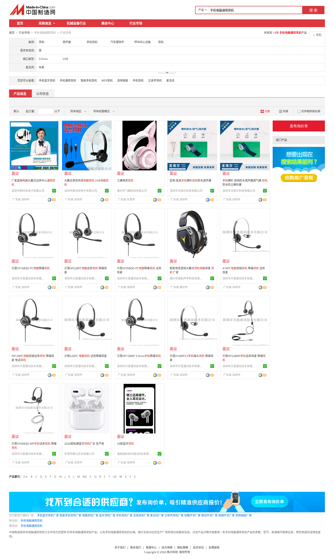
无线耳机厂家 (141, 515)
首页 (20, 23)
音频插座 (122, 80)
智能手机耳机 (89, 80)
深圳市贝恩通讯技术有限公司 (29, 278)
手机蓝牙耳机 (47, 80)
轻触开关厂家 (192, 515)
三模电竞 (125, 180)
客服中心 (151, 547)
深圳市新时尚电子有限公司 (28, 191)
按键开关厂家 (226, 515)
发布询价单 (299, 125)
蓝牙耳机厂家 (107, 515)
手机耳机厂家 (124, 515)
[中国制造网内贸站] (33, 9)
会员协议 (198, 547)
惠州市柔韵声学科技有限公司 (187, 278)
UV (115, 477)
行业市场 (136, 23)
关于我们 (120, 547)
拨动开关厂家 (209, 515)
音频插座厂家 (243, 515)
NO (85, 477)
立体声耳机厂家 (174, 515)
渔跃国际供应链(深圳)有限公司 (134, 454)
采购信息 (45, 23)
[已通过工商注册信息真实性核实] (54, 190)
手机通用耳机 (68, 80)
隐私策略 (182, 547)
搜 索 (313, 10)
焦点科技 (172, 552)
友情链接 (214, 547)
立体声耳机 (155, 80)
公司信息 (42, 93)
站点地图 (167, 547)
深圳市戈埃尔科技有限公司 (186, 191)
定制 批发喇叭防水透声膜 (190, 180)
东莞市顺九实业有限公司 (79, 454)
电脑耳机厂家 (90, 515)
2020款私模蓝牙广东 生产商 (84, 444)
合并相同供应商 (310, 111)
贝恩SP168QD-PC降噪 (31, 268)
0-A (25, 477)
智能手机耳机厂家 (70, 515)
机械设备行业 (76, 23)
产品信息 (20, 93)
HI (60, 477)
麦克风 (170, 80)
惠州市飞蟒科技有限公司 (132, 191)
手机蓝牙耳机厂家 (48, 515)
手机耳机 (138, 80)
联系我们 (135, 547)
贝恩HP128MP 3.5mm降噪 (139, 356)
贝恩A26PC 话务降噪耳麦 (85, 356)
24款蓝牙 (125, 444)
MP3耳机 (107, 80)
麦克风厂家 (157, 515)
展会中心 (107, 23)
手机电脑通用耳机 (31, 521)
